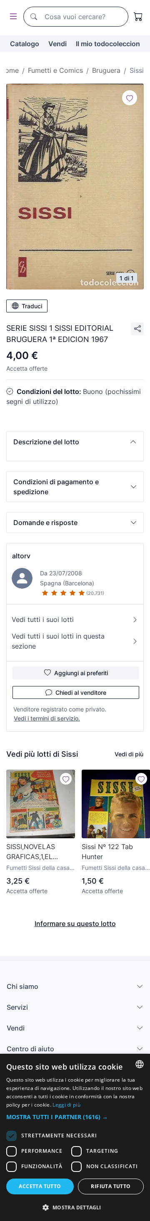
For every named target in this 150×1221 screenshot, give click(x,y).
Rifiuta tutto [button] (110, 1186)
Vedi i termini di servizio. (47, 718)
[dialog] (75, 1137)
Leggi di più (66, 1104)
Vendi (57, 44)
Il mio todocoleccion (108, 44)
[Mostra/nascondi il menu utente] (11, 17)
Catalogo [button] (24, 44)
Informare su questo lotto (75, 923)
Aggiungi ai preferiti (81, 672)
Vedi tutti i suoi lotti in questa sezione (58, 641)
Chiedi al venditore (80, 692)
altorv (21, 556)
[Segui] (129, 97)
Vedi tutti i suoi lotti (43, 619)
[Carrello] (138, 16)
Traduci (32, 306)
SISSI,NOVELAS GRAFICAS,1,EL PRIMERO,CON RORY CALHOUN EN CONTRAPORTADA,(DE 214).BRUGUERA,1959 (40, 852)
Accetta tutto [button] (40, 1186)
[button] (75, 442)
